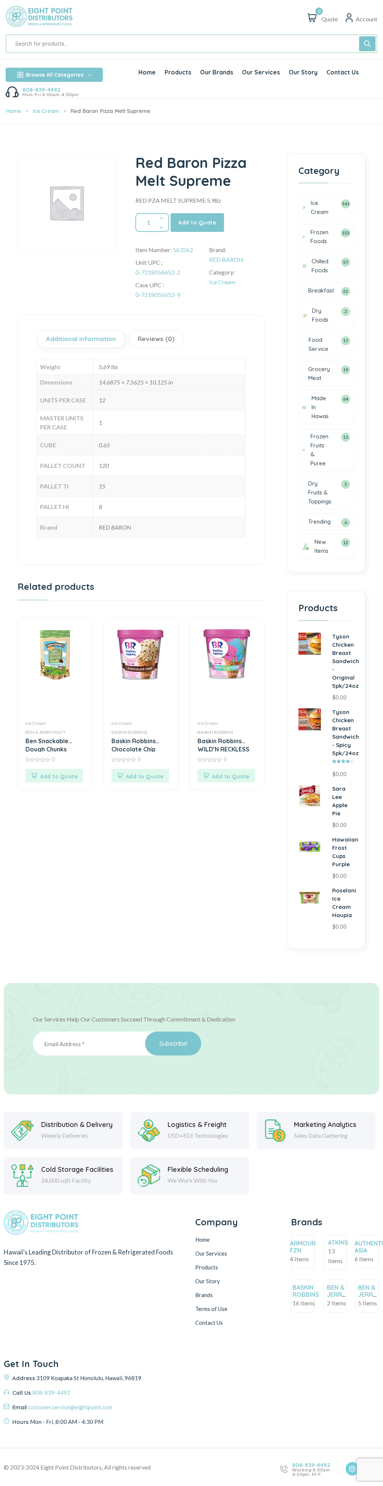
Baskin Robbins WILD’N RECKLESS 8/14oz (223, 744)
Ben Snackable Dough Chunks (46, 744)
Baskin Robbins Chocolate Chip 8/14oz (133, 744)
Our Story (207, 1281)
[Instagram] (352, 1469)
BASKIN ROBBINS (129, 732)
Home (13, 110)
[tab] (82, 339)
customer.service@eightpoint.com (70, 1407)
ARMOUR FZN (303, 1247)
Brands (204, 1295)
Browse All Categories (54, 74)
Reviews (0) (156, 339)
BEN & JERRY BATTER (338, 1294)
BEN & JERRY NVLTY (45, 732)
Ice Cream (46, 110)
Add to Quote (197, 222)
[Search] (367, 43)
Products (206, 1267)
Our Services (211, 1253)
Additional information (81, 339)
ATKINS (338, 1242)
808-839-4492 (41, 89)
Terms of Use (211, 1308)
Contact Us (209, 1322)
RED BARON (226, 259)
